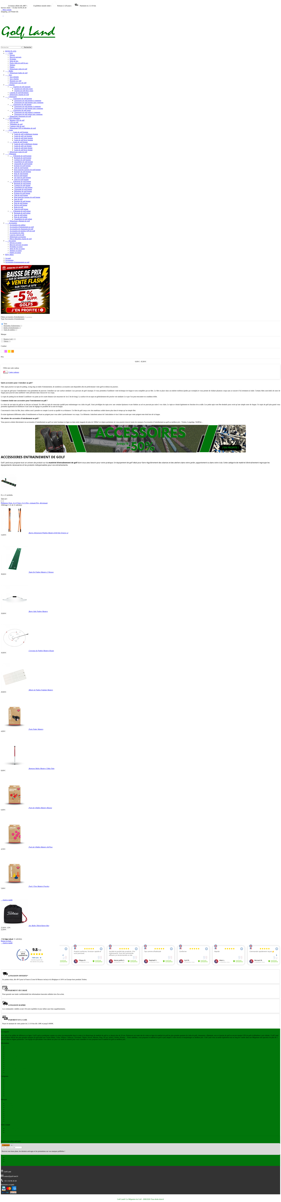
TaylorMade (9, 1111)
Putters (12, 67)
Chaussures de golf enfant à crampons (27, 112)
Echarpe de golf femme (22, 193)
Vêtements (10, 154)
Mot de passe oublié (12, 1128)
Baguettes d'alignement (13, 326)
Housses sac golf (15, 81)
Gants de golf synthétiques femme (26, 144)
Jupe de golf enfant (20, 215)
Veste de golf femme (21, 209)
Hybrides (13, 59)
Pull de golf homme (21, 176)
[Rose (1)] (6, 351)
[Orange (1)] (12, 351)
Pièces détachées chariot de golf (21, 239)
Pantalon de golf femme (22, 201)
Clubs (9, 53)
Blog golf (8, 1051)
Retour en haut (7, 941)
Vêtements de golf (11, 1084)
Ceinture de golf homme (22, 160)
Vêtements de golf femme (20, 181)
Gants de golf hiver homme (23, 140)
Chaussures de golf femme (21, 104)
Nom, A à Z (13, 503)
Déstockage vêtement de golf (20, 221)
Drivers (12, 55)
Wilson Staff (9, 1107)
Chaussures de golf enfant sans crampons (28, 114)
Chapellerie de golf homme (23, 162)
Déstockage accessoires (18, 237)
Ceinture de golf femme (22, 185)
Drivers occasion (15, 243)
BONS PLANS (10, 51)
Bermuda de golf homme (22, 158)
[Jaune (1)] (9, 351)
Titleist (7, 341)
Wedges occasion (16, 251)
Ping (6, 1115)
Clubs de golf (10, 1088)
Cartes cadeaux (14, 372)
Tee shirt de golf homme (22, 177)
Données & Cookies (12, 1063)
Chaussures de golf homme (21, 98)
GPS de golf (14, 122)
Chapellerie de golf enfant (23, 219)
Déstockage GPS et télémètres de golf (23, 128)
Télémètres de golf (16, 124)
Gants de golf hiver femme (23, 150)
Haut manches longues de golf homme (27, 170)
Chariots (10, 85)
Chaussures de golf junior (20, 110)
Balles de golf (10, 1080)
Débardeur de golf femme (23, 191)
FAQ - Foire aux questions (14, 1049)
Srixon (7, 1113)
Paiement (8, 1067)
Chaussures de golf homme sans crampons (28, 102)
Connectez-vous (10, 1130)
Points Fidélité (10, 1065)
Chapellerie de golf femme (23, 187)
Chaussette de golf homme (23, 164)
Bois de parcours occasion (19, 245)
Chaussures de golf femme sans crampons (28, 108)
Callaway (8, 1121)
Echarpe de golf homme (22, 166)
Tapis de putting (10, 330)
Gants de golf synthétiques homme (26, 134)
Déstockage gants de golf (18, 152)
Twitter (7, 1159)
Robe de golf (18, 207)
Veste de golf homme (21, 179)
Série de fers (14, 61)
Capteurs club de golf (17, 126)
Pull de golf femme (20, 205)
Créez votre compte (12, 1132)
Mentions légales (11, 1059)
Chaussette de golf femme (23, 189)
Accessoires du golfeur (17, 225)
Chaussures (11, 97)
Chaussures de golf (11, 1096)
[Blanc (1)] (2, 351)
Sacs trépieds (14, 77)
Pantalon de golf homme (22, 172)
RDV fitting (9, 254)
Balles (9, 71)
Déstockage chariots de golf (19, 95)
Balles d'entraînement (12, 328)
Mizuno (8, 1117)
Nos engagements (11, 1057)
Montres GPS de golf (17, 120)
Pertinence (5, 503)
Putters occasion (15, 253)
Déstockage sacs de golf (18, 83)
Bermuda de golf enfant (22, 213)
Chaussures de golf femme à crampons (27, 106)
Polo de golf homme (21, 174)
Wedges (12, 65)
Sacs (8, 75)
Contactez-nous (10, 1072)
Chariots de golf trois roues (23, 89)
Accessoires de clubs (17, 233)
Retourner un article (12, 1053)
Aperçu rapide (7, 943)
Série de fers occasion (17, 249)
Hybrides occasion (16, 247)
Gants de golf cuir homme (23, 136)
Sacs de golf (9, 1092)
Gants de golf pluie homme (23, 138)
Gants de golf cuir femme (23, 146)
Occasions (10, 241)
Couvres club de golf (17, 235)
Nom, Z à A (21, 503)
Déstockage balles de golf (18, 73)
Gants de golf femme (19, 142)
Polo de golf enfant (20, 217)
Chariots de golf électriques (19, 93)
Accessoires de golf (12, 1082)
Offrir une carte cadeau (13, 1070)
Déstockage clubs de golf (18, 69)
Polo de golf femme (21, 203)
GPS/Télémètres (12, 118)
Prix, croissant (31, 503)
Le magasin (9, 1055)
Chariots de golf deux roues (23, 91)
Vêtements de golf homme (20, 156)
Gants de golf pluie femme (23, 148)
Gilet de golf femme (21, 195)
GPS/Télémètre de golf (13, 1090)
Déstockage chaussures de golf (20, 116)
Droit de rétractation (12, 1047)
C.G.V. (7, 1061)
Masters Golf (10, 339)
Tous (5, 324)
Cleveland (8, 1103)
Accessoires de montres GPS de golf (22, 231)
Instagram (8, 1161)
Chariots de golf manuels (20, 87)
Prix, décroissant (42, 503)
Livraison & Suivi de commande (16, 1068)
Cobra (7, 1119)
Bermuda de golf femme (22, 183)
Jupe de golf (18, 199)
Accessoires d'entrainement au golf (22, 227)
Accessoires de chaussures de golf (21, 229)
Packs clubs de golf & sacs (19, 63)
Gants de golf (10, 1086)
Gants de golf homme (19, 132)
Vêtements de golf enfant (20, 211)
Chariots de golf (10, 1094)
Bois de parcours (15, 57)
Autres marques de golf (13, 1105)
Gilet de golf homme (21, 168)
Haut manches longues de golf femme (27, 197)
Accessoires (11, 223)
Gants (9, 130)
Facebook (8, 1157)
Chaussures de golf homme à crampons (27, 100)
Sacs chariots (14, 79)
